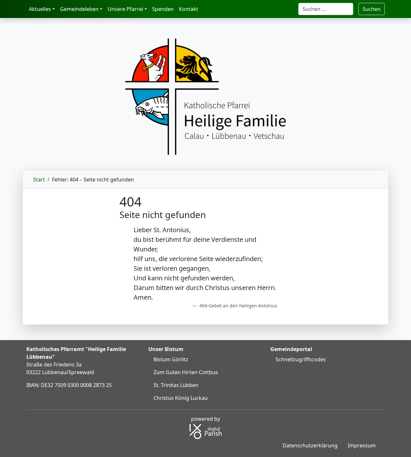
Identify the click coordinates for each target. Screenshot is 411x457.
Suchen (371, 9)
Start (39, 179)
